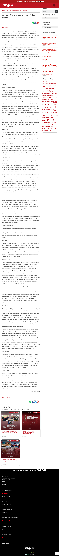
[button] (54, 5)
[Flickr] (43, 1)
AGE (44, 81)
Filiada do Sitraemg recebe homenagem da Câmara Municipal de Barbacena (49, 58)
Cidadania (48, 85)
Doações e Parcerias (6, 504)
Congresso (11, 10)
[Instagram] (39, 1)
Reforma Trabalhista (51, 115)
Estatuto (4, 514)
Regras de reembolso (6, 526)
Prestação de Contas (6, 506)
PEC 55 (43, 106)
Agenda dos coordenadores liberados (10, 517)
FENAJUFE (48, 93)
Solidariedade (52, 122)
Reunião (47, 117)
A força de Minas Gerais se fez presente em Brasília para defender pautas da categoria (9, 460)
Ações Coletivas (5, 543)
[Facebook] (37, 1)
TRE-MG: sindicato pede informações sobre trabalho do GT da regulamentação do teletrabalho (49, 65)
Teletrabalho (48, 126)
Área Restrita (5, 531)
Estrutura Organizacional (7, 509)
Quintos (51, 109)
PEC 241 (48, 106)
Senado (23, 10)
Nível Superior (52, 101)
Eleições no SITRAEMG (49, 91)
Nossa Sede (4, 512)
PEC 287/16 (54, 106)
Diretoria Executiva (6, 499)
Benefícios (5, 10)
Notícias (16, 10)
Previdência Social (48, 107)
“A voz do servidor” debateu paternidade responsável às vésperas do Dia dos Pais (48, 73)
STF (26, 10)
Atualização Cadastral (6, 534)
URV (49, 130)
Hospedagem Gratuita (6, 523)
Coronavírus (52, 88)
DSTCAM (4, 529)
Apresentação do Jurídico (7, 540)
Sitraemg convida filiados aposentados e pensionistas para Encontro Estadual (29, 432)
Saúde (19, 10)
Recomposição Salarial (49, 110)
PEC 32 (54, 104)
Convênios (49, 86)
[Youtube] (41, 1)
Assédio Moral (47, 83)
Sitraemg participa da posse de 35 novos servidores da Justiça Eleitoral (10, 432)
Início (2, 7)
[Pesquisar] (56, 11)
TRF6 (47, 128)
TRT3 (44, 130)
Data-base (46, 90)
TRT (54, 128)
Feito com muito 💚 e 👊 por (29, 552)
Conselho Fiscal (5, 501)
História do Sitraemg (6, 496)
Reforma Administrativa (49, 112)
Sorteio (44, 124)
